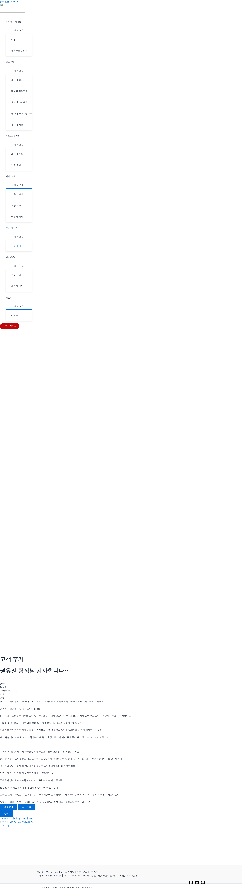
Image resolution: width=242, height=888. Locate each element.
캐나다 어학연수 (19, 91)
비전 (13, 39)
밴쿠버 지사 (17, 216)
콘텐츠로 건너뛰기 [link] (9, 1)
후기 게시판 (12, 227)
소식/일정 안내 (13, 135)
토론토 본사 (17, 194)
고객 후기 (16, 245)
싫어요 (26, 807)
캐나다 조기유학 (19, 102)
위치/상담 (10, 257)
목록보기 (4, 825)
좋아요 (8, 807)
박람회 (9, 297)
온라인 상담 (17, 286)
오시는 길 (16, 275)
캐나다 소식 (17, 153)
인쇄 (6, 813)
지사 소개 (10, 176)
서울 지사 (16, 205)
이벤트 (14, 315)
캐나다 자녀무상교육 (21, 113)
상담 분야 (10, 61)
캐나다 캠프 (17, 124)
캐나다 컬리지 (18, 79)
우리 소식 (16, 165)
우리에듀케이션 (13, 21)
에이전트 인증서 (19, 50)
